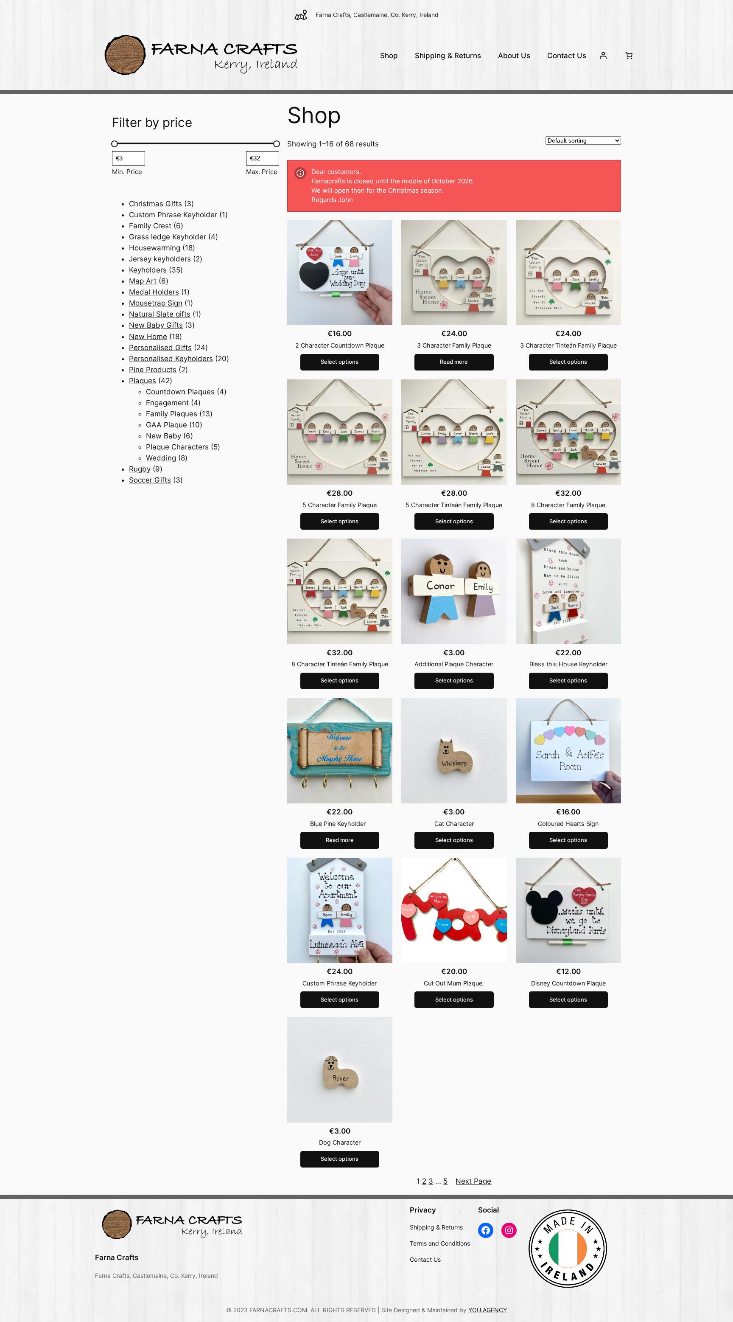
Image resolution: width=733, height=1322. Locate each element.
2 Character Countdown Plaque (339, 345)
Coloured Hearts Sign (568, 824)
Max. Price (261, 172)
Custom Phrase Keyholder (339, 983)
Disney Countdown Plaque (568, 983)
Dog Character (340, 1142)
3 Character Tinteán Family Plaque (568, 345)
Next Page (473, 1181)
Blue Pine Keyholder (339, 824)
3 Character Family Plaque (454, 345)
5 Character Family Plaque (339, 505)
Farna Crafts (116, 1257)
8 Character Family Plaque (568, 505)
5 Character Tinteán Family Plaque (454, 505)
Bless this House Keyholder (568, 664)
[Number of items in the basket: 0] (629, 56)
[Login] (603, 56)
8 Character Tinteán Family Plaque (339, 664)
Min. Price (127, 172)
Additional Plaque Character (453, 664)
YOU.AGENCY (487, 1310)
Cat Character (454, 824)
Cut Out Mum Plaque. (454, 983)
